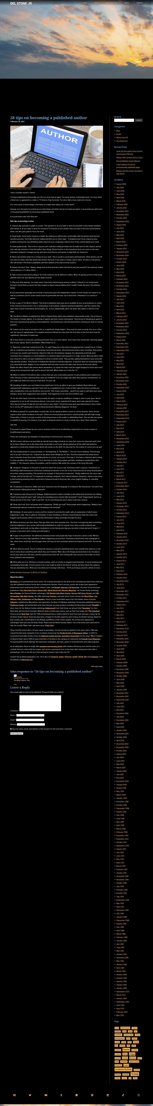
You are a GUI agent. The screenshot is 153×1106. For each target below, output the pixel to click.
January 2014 (121, 554)
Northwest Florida (134, 1061)
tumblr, (75, 657)
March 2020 (121, 401)
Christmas (118, 1035)
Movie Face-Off (122, 137)
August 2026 (121, 184)
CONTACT (140, 3)
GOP (128, 1045)
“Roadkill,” (95, 605)
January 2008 (121, 690)
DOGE (128, 1038)
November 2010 (122, 628)
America (134, 1028)
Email (13, 720)
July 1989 (120, 913)
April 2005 (120, 727)
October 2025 (121, 218)
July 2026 (120, 187)
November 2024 (122, 255)
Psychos (53, 596)
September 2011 (122, 601)
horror (126, 1049)
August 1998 (121, 812)
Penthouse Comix (17, 605)
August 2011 (121, 605)
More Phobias (15, 593)
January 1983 (121, 981)
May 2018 (120, 449)
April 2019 (120, 432)
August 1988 (121, 924)
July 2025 (120, 228)
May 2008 (120, 683)
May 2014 (120, 550)
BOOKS (126, 3)
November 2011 (122, 594)
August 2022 (121, 337)
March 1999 (121, 795)
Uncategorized (122, 141)
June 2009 (120, 649)
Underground (50, 608)
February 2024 (122, 279)
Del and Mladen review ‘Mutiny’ (128, 161)
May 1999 (120, 791)
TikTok (80, 657)
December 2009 (122, 639)
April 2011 (120, 618)
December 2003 (122, 744)
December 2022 (122, 323)
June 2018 (120, 445)
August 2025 (121, 225)
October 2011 (121, 598)
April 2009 (120, 656)
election (117, 1042)
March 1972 (121, 995)
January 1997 (121, 873)
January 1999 (121, 798)
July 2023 (120, 299)
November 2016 (122, 486)
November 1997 (122, 839)
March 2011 (121, 622)
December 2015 (122, 506)
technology (126, 1074)
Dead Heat (25, 614)
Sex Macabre (40, 599)
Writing (135, 1078)
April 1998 (120, 825)
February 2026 (122, 204)
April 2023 (120, 309)
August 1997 (121, 849)
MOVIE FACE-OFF (111, 3)
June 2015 (120, 523)
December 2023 (122, 282)
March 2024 (121, 276)
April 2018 (120, 452)
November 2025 (122, 215)
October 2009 (121, 645)
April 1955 (120, 1008)
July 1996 (120, 886)
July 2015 (120, 520)
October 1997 (121, 842)
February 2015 (122, 533)
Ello (85, 657)
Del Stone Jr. (15, 581)
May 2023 (120, 306)
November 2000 (122, 781)
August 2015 (121, 516)
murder (139, 1058)
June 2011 (120, 611)
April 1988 (120, 930)
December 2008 (122, 669)
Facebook (54, 657)
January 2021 (121, 374)
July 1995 (120, 897)
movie (125, 1058)
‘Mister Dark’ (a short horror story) (129, 157)
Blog (118, 131)
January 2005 (121, 730)
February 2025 (122, 245)
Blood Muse (89, 596)
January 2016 (121, 503)
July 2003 (120, 757)
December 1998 (122, 801)
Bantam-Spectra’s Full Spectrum (66, 587)
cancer (130, 1031)
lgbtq (125, 1054)
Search (117, 117)
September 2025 (122, 221)
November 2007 (122, 696)
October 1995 (121, 893)
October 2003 (121, 751)
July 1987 (120, 944)
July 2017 (120, 466)
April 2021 (120, 364)
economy (134, 1038)
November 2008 (122, 673)
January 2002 (121, 771)
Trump (134, 1074)
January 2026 (121, 208)
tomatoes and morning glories (51, 646)
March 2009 (121, 659)
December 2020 (122, 377)
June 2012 (120, 588)
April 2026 (120, 198)
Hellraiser (14, 602)
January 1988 (121, 941)
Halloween (118, 1050)
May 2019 (120, 428)
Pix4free (30, 188)
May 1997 (120, 859)
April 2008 (120, 686)
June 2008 (120, 679)
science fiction (123, 1069)
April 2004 (120, 740)
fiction (129, 1042)
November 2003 (122, 747)
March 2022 (121, 340)
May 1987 (120, 951)
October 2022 (121, 330)
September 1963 (122, 1002)
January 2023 (121, 320)
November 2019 (122, 415)
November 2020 (122, 381)
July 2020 (120, 394)
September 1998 (122, 808)
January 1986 (121, 964)
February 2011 (122, 625)
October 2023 (121, 289)
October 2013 (121, 557)
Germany (122, 1045)
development (119, 1038)
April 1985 (120, 968)
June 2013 (120, 564)
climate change (128, 1035)
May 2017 (120, 472)
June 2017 (120, 469)
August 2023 (121, 296)
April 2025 (120, 238)
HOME (85, 3)
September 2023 (122, 293)
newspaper (124, 1061)
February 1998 (122, 832)
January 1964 (121, 998)
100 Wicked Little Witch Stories (58, 593)
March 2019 (121, 435)
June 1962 (120, 1005)
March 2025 (121, 242)
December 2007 (122, 693)
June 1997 (120, 856)
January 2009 (121, 666)
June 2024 (120, 265)
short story (117, 1074)
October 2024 (121, 259)
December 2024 (122, 252)
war (130, 1078)
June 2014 (120, 547)
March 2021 (121, 367)
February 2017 (122, 483)
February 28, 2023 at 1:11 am (21, 678)
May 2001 (120, 778)
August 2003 (121, 754)
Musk (116, 1061)
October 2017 (121, 462)
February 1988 (122, 937)
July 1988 (120, 927)
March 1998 (121, 829)
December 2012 (122, 581)
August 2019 (121, 421)
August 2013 (121, 561)
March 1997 (121, 866)
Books (118, 134)
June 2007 (120, 706)
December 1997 (122, 835)
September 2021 (122, 350)
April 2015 (120, 530)
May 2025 (120, 235)
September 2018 (122, 442)
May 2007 (120, 710)
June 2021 (120, 357)
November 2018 (122, 438)
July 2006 (120, 717)
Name (13, 715)
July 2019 (120, 425)
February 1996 (122, 890)
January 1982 (121, 985)
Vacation (117, 1078)
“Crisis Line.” (49, 625)
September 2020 (122, 388)
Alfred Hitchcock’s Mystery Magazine (62, 590)
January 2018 (121, 459)
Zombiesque (26, 599)
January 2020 (121, 408)
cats (135, 1031)
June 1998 (120, 818)
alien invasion (125, 1028)
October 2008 (121, 676)
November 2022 (122, 326)
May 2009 (120, 652)
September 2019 (122, 418)
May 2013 (120, 567)
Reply (15, 684)
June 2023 (120, 303)
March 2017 (121, 479)
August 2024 (121, 262)
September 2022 (122, 333)
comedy (137, 1035)
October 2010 (121, 632)
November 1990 (122, 910)
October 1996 (121, 883)
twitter (61, 657)
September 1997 (122, 846)
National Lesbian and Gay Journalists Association (61, 636)
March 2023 (121, 313)
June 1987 (120, 947)
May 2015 (120, 527)
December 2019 (122, 411)
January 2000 (121, 785)
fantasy (123, 1042)
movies (132, 1058)
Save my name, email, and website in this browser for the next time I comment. (42, 729)
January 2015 (121, 537)
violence (124, 1078)
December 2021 (122, 343)
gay (116, 1045)
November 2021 (122, 347)
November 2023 (122, 286)
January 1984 (121, 974)
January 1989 (121, 917)
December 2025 (122, 211)
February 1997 (122, 869)
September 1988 (122, 920)
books (124, 1031)
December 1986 (122, 958)
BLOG (96, 3)
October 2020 (121, 384)
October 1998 (121, 805)
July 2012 (120, 584)
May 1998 (120, 822)
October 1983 (121, 978)
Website (13, 724)
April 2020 (120, 398)
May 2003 (120, 764)
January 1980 (121, 988)
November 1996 (122, 879)
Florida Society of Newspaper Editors (74, 633)
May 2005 (120, 723)
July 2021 (120, 354)
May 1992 (120, 903)
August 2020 (121, 391)
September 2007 (122, 700)
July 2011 (120, 608)
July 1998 (120, 815)
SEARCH (139, 120)
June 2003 (120, 761)
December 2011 (122, 591)
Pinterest (68, 657)
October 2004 (121, 737)
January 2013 (121, 578)
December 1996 (122, 876)
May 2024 (120, 269)
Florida (136, 1042)
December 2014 (122, 540)
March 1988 (121, 934)
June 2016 (120, 496)
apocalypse (117, 1031)
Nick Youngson (18, 188)
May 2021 (120, 360)
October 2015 (121, 510)
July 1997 (120, 852)
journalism (117, 1054)
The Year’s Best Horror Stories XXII (33, 590)
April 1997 (120, 863)
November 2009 (122, 642)
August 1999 (121, 788)
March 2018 (121, 455)
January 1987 (121, 954)
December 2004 (122, 734)
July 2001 (120, 774)
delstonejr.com (27, 660)
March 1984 (121, 971)
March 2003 (121, 768)
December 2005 (122, 720)
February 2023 (122, 316)
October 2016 (121, 489)
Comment (14, 711)
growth (133, 1045)
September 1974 (122, 991)
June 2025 (120, 231)
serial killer (136, 1069)
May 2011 (120, 615)
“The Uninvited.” (94, 611)
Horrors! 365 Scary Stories (81, 593)
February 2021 (122, 371)
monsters (117, 1058)
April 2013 (120, 571)
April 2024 (120, 272)
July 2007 (120, 703)
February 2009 (122, 662)
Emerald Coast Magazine (90, 639)
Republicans (118, 1065)
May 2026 (120, 194)
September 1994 (122, 900)
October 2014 (121, 544)
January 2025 (121, 248)
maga (132, 1054)
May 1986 (120, 961)
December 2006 (122, 713)
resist (126, 1065)
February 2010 (122, 635)
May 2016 (120, 500)
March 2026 (121, 201)
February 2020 (122, 405)
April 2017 (120, 476)
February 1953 (122, 1012)
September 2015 (122, 513)
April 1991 (120, 907)
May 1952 (120, 1015)
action (116, 1028)
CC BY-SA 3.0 (25, 188)
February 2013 (122, 574)
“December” (86, 608)
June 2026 (120, 191)
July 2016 (120, 493)
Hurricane (135, 1050)
